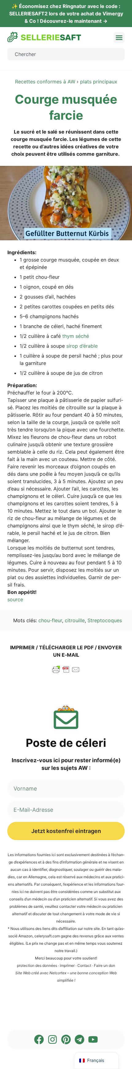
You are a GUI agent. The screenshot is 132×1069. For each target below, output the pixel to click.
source (15, 599)
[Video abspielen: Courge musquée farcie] (66, 203)
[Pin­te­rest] (66, 1039)
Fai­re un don (104, 965)
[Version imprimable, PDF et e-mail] (66, 672)
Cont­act (84, 965)
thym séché (75, 336)
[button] (119, 37)
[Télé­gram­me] (79, 1039)
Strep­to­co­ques (104, 620)
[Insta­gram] (52, 1039)
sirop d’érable (81, 346)
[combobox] (66, 54)
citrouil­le (75, 620)
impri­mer (67, 965)
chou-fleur (50, 620)
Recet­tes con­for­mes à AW (45, 81)
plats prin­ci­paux (98, 81)
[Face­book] (39, 1039)
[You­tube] (93, 1039)
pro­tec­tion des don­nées (37, 965)
